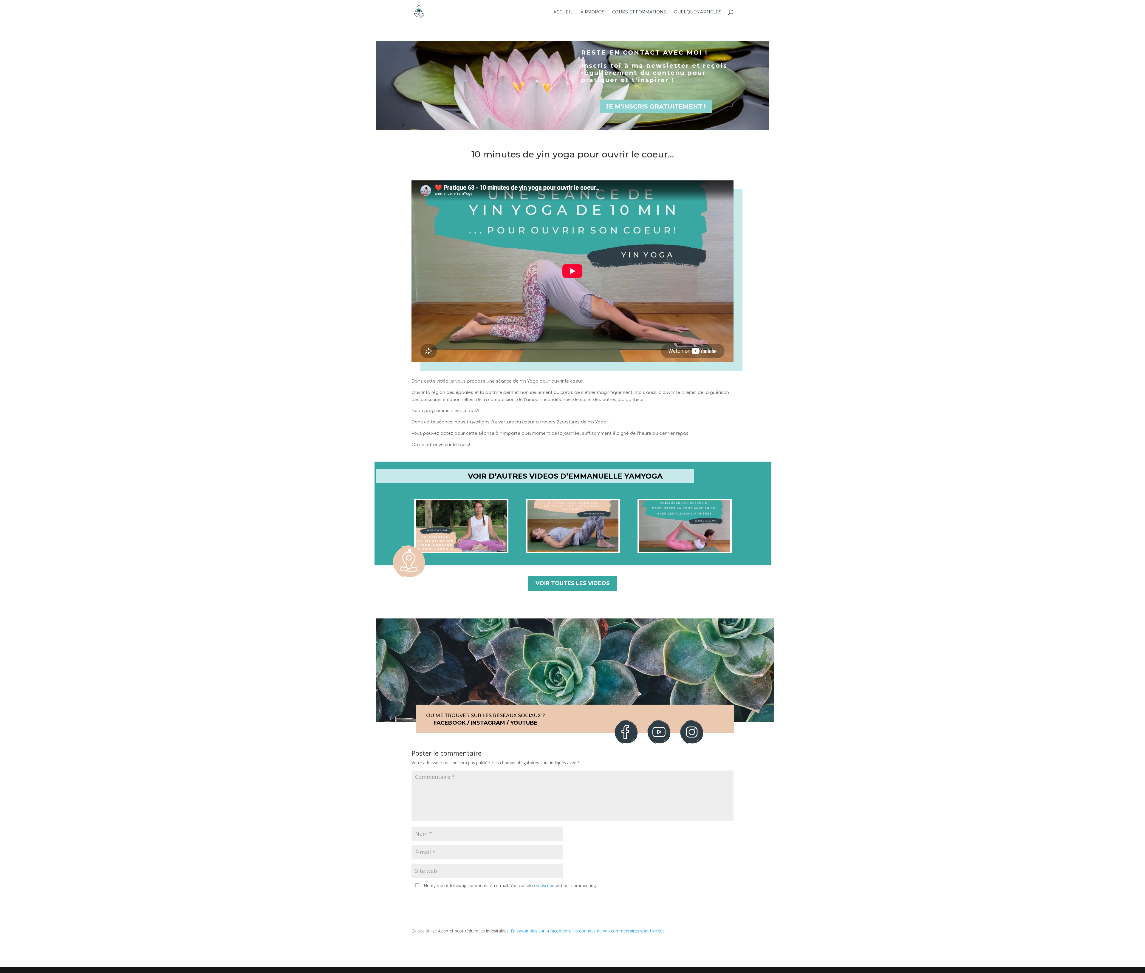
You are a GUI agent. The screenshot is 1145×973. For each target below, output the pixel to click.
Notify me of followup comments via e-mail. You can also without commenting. (510, 885)
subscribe (545, 885)
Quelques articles (698, 12)
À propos (592, 12)
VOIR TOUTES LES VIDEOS (573, 583)
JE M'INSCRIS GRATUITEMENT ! (656, 106)
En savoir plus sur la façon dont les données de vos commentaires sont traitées (588, 931)
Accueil (563, 12)
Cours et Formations (639, 12)
